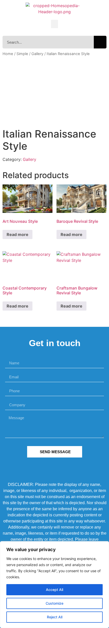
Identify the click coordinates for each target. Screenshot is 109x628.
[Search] (100, 42)
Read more (17, 234)
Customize (54, 603)
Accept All (54, 589)
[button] (54, 24)
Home (8, 54)
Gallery (37, 54)
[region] (54, 584)
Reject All (54, 617)
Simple (22, 54)
